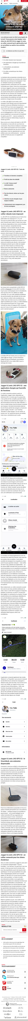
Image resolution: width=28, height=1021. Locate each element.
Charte (20, 999)
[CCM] (6, 1)
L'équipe (13, 997)
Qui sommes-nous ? (6, 997)
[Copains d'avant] (7, 1014)
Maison (6, 3)
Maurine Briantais (5, 32)
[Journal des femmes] (7, 1008)
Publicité (24, 997)
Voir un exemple (22, 932)
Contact (6, 998)
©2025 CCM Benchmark (21, 1001)
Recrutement (11, 998)
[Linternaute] (7, 1011)
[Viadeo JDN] (20, 1014)
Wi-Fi (15, 766)
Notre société (18, 997)
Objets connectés (13, 3)
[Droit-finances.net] (20, 1011)
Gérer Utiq (16, 999)
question (25, 0)
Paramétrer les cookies (8, 999)
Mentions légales (5, 1001)
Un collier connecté (8, 71)
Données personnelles (19, 998)
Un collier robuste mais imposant (12, 60)
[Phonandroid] (20, 1017)
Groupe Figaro (13, 1001)
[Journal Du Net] (20, 1008)
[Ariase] (7, 1017)
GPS (10, 101)
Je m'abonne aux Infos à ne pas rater (15, 51)
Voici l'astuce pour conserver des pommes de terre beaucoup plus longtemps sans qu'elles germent (14, 956)
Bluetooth (9, 289)
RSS (23, 999)
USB (5, 357)
